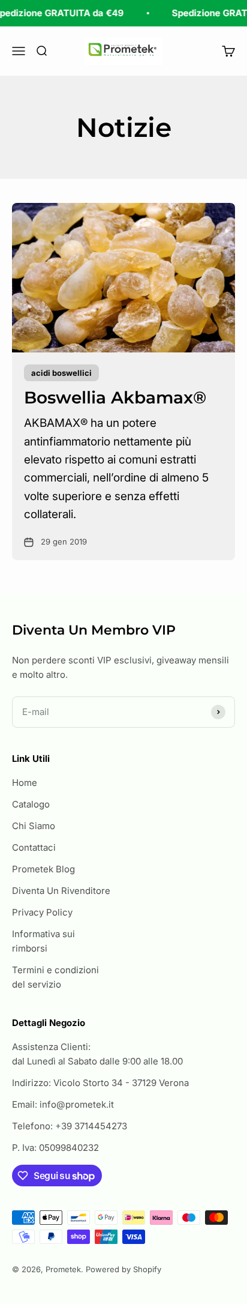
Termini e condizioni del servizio (55, 977)
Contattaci (34, 847)
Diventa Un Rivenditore (61, 890)
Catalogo (31, 804)
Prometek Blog (43, 869)
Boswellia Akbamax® (115, 397)
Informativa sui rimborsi (43, 941)
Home (24, 782)
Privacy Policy (42, 912)
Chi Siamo (33, 826)
